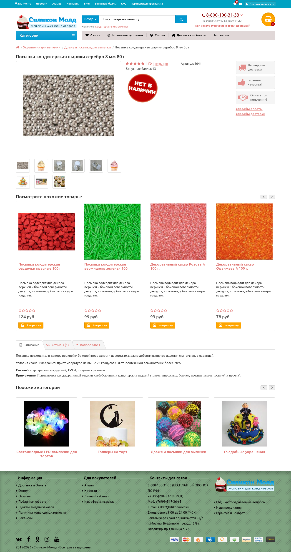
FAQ (123, 3)
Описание (32, 345)
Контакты (73, 3)
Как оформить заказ (99, 501)
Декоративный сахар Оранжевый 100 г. (235, 266)
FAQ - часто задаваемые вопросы (241, 502)
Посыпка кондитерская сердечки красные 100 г (39, 266)
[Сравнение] (240, 3)
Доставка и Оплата (191, 35)
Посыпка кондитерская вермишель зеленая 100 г (107, 266)
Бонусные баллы (105, 3)
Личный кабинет (96, 496)
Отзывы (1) (60, 345)
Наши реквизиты (229, 507)
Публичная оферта (32, 501)
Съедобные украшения (244, 452)
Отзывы (57, 3)
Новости (41, 3)
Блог (87, 3)
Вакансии (25, 518)
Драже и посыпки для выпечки (178, 452)
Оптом (160, 35)
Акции (95, 35)
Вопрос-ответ (90, 345)
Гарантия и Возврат (230, 513)
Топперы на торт (112, 452)
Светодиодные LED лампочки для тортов (46, 454)
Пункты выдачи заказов (36, 507)
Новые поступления (127, 35)
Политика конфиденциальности (42, 512)
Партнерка (221, 35)
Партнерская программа (147, 3)
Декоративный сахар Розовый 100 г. (177, 266)
